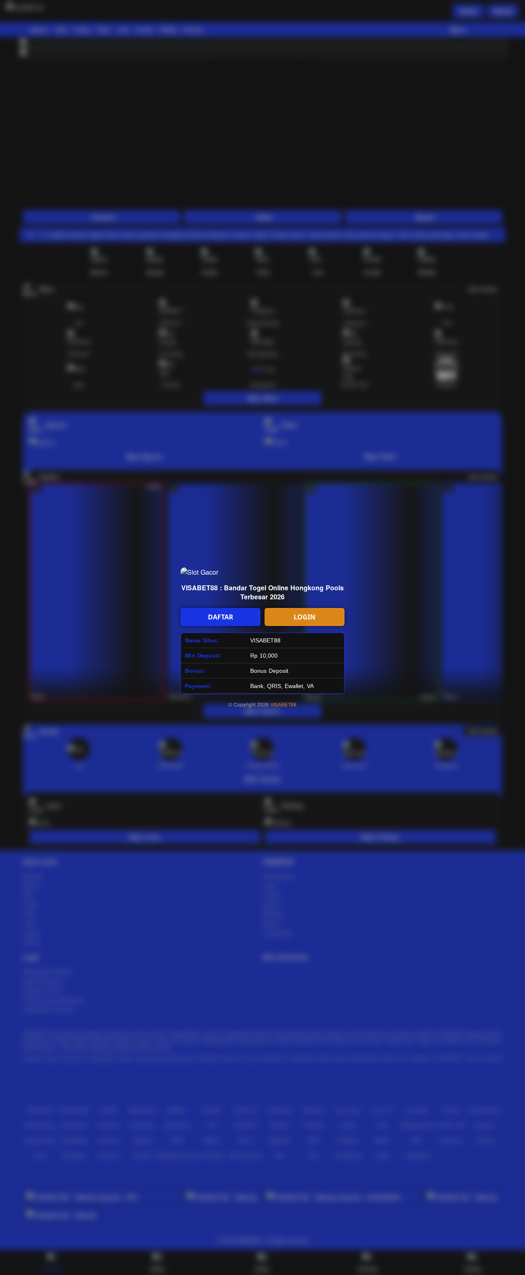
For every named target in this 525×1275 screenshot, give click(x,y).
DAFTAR (220, 616)
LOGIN (304, 616)
